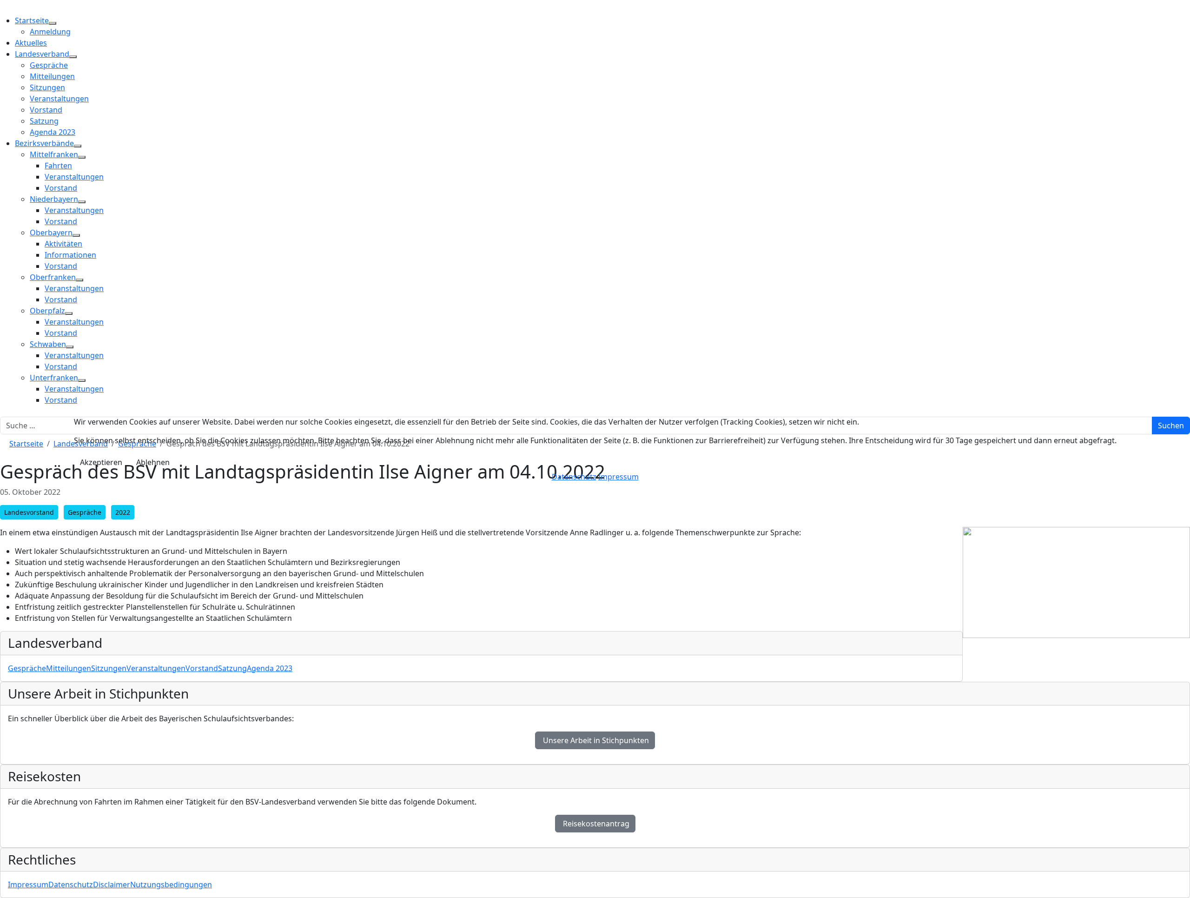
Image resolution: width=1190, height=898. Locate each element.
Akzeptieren (101, 462)
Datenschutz (574, 477)
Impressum (618, 477)
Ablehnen (153, 462)
